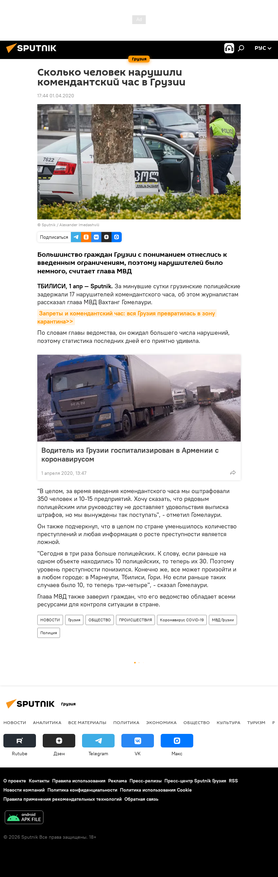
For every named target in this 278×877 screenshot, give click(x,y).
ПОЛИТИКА (126, 722)
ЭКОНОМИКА (161, 722)
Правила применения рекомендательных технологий (62, 799)
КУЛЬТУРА (228, 722)
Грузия (74, 619)
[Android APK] (24, 818)
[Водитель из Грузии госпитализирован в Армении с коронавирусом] (139, 398)
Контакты (39, 781)
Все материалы (87, 722)
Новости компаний (24, 790)
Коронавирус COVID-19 (182, 619)
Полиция (48, 632)
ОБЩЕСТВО (99, 619)
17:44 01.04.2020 (55, 96)
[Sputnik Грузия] (33, 54)
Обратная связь (141, 799)
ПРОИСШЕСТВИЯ (135, 619)
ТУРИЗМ (256, 722)
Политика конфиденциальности (82, 790)
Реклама (117, 781)
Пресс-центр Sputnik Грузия (195, 781)
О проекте (14, 781)
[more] (233, 472)
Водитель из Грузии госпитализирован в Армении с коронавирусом (130, 454)
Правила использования (78, 781)
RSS (233, 781)
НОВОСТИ (50, 619)
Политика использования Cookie (156, 790)
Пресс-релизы (146, 781)
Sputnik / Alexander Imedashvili (70, 224)
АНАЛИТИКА (47, 722)
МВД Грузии (223, 619)
